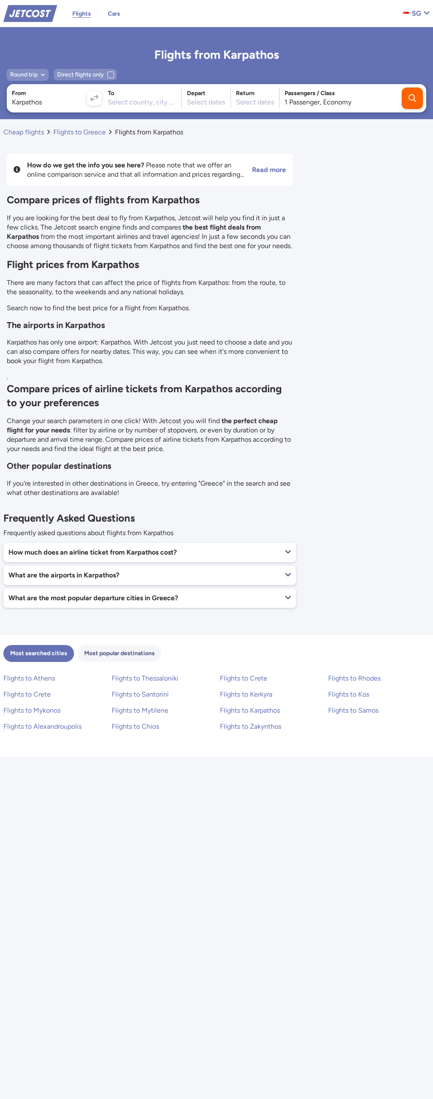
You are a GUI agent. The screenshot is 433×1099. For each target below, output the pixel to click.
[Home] (30, 13)
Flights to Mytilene (140, 710)
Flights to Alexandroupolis (42, 726)
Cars (114, 13)
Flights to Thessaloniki (145, 678)
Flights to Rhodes (354, 678)
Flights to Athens (29, 678)
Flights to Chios (135, 726)
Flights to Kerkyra (246, 694)
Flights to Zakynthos (250, 726)
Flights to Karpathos (250, 710)
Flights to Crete (243, 678)
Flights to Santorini (140, 694)
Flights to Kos (348, 694)
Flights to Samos (353, 710)
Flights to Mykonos (31, 710)
